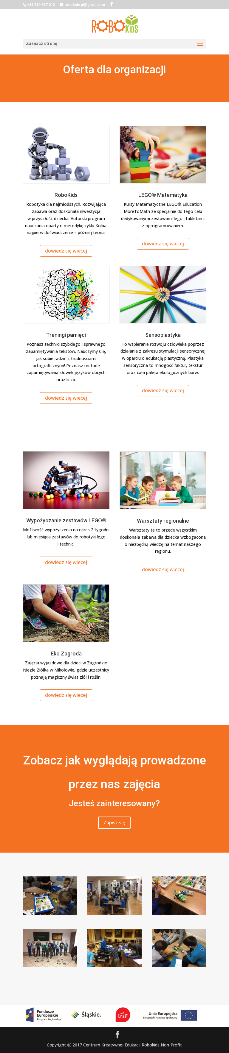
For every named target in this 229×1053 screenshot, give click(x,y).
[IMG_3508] (50, 913)
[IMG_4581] (179, 965)
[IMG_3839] (179, 913)
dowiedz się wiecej (66, 250)
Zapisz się (114, 822)
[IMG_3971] (114, 965)
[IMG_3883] (50, 965)
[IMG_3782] (114, 913)
